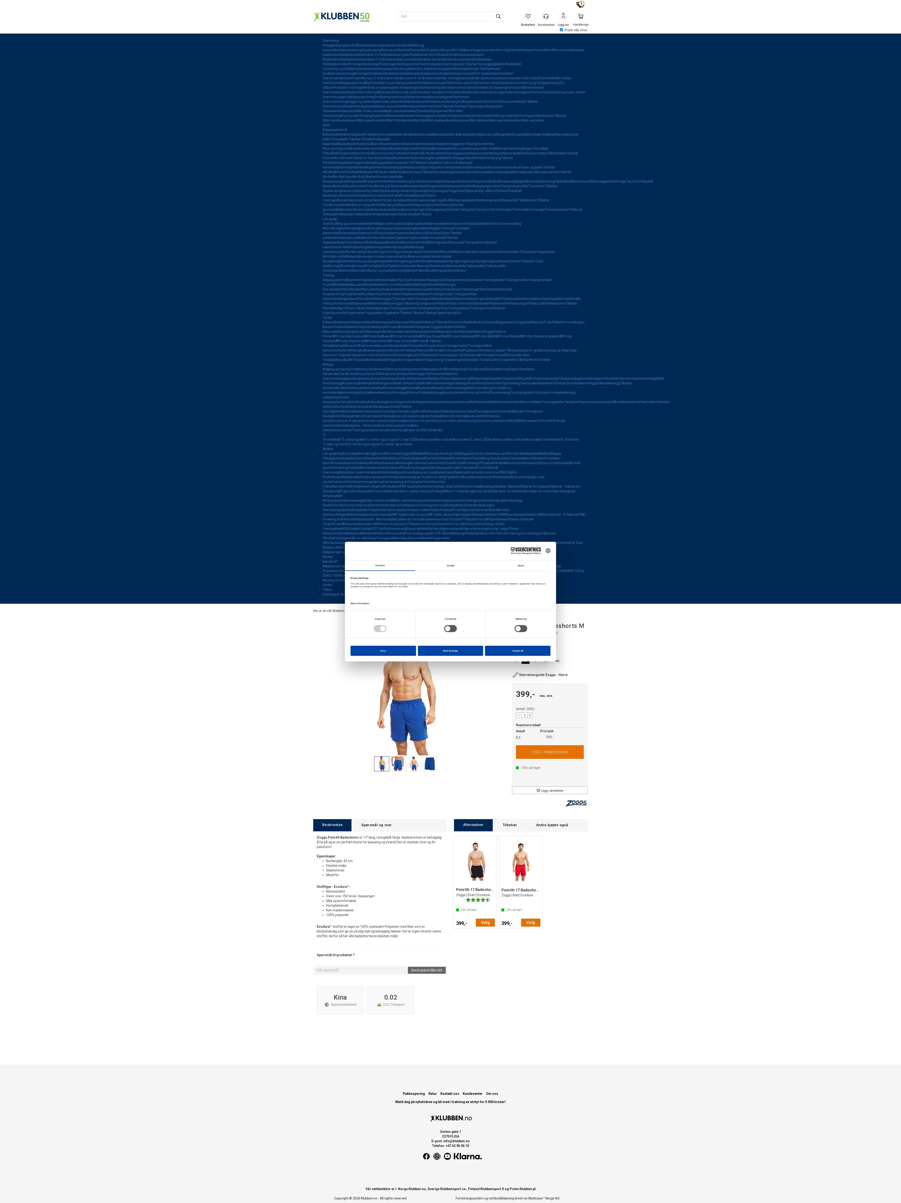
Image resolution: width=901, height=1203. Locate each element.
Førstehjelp (331, 167)
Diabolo (344, 261)
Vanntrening (332, 116)
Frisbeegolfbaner (465, 383)
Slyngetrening (456, 280)
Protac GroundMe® (407, 336)
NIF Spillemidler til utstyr (410, 514)
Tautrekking (480, 458)
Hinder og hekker (394, 200)
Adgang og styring (336, 369)
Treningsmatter (516, 280)
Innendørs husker (372, 256)
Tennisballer (340, 139)
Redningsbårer (406, 69)
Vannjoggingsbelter (491, 64)
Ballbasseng (351, 256)
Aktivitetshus (350, 388)
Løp (436, 158)
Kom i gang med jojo (416, 491)
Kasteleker (423, 228)
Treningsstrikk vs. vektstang (355, 538)
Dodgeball (357, 134)
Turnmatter (536, 186)
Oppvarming (436, 505)
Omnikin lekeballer (389, 177)
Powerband (396, 533)
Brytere (396, 350)
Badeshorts (446, 55)
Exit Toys (576, 543)
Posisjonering (433, 360)
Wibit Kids (419, 120)
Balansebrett (344, 322)
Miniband (369, 533)
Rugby (527, 148)
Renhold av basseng (378, 87)
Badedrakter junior (398, 59)
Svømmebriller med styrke (518, 78)
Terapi (327, 317)
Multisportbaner (501, 153)
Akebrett (345, 270)
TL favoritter (570, 439)
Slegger (460, 158)
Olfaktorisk (428, 355)
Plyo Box (403, 280)
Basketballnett (392, 144)
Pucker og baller (531, 167)
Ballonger (345, 238)
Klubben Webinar (507, 486)
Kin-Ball (455, 134)
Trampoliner (474, 242)
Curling (371, 266)
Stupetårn (449, 50)
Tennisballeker (520, 458)
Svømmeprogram (395, 482)
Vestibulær (474, 355)
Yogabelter (391, 313)
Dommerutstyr (384, 153)
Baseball (380, 242)
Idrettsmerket (395, 505)
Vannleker (506, 73)
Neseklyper (411, 106)
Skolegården (332, 416)
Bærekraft (330, 561)
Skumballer (421, 238)
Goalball (487, 463)
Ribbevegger (599, 181)
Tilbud (327, 590)
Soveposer (400, 162)
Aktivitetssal (369, 388)
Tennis (431, 195)
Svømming (331, 40)
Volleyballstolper (386, 214)
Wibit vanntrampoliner (505, 120)
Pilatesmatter (499, 303)
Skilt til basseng (404, 87)
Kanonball (426, 134)
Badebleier (348, 55)
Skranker (346, 209)
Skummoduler (363, 209)
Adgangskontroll (345, 45)
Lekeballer (468, 134)
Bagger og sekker (360, 101)
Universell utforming (495, 50)
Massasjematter (400, 331)
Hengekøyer (345, 162)
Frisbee (355, 247)
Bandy (464, 167)
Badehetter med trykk (363, 92)
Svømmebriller (333, 78)
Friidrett (328, 158)
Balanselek (331, 233)
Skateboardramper (552, 383)
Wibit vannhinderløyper (568, 50)
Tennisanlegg (501, 392)
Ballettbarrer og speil (358, 205)
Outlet (327, 585)
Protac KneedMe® (435, 336)
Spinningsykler (552, 299)
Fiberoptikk (424, 350)
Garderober (400, 45)
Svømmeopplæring (337, 97)
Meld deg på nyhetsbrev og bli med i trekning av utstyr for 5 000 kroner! (450, 1102)
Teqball (470, 411)
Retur (432, 1094)
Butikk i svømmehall (378, 500)
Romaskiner (533, 299)
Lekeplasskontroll (601, 402)
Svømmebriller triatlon (555, 78)
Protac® (394, 327)
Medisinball (354, 533)
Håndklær (405, 101)
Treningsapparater (403, 308)
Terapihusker (489, 360)
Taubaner (571, 402)
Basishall (411, 388)
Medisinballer (387, 280)
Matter (530, 181)
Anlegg (328, 45)
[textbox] (361, 970)
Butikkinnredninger (432, 83)
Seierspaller (529, 383)
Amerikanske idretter (366, 148)
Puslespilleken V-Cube (447, 491)
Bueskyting (399, 148)
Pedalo (416, 322)
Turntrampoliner (557, 209)
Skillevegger (417, 374)
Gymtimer (377, 505)
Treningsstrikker (531, 116)
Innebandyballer (481, 172)
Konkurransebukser (469, 55)
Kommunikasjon (572, 322)
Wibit (459, 111)
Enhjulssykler (385, 233)
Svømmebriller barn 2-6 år (363, 78)
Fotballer (370, 134)
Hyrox (341, 533)
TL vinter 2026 (479, 439)
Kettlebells (342, 284)
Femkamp (561, 543)
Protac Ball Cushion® (351, 336)
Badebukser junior (397, 55)
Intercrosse (459, 148)
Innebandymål (526, 172)
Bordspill (335, 266)
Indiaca (416, 172)
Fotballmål (415, 153)
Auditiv (414, 355)
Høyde (389, 158)
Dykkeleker (409, 111)
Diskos (380, 158)
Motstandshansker (401, 116)
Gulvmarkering (400, 181)
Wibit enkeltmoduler (371, 120)
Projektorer (471, 350)
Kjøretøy (423, 266)
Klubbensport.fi (492, 1189)
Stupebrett (434, 50)
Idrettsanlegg (449, 153)
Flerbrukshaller (478, 388)
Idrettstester (515, 463)
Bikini (445, 59)
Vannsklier (543, 50)
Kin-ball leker (516, 453)
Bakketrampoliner (359, 407)
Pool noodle (349, 116)
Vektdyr (460, 327)
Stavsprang (492, 158)
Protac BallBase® (380, 336)
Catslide (365, 529)
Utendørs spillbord (410, 411)
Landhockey (490, 167)
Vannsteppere (465, 116)
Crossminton (382, 195)
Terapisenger (453, 360)
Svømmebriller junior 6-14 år (404, 78)
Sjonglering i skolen (478, 491)
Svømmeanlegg (334, 378)
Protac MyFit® (488, 336)
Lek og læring (332, 453)
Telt (411, 162)
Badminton (349, 195)
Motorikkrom (332, 256)
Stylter (445, 233)
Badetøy (461, 472)
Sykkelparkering (453, 411)
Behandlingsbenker (368, 167)
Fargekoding (400, 223)
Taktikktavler (556, 153)
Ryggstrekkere (495, 331)
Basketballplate (438, 144)
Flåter (451, 111)
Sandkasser (381, 407)
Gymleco (434, 529)
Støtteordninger (334, 514)
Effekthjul (409, 350)
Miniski (411, 270)
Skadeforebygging (415, 468)
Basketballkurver (369, 144)
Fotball (327, 153)
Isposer (464, 153)
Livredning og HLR (336, 69)
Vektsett (431, 284)
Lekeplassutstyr (334, 252)
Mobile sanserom (529, 421)
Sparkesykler (456, 266)
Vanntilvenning (434, 482)
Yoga (348, 294)
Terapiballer (331, 360)
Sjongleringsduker (407, 261)
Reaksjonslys (436, 280)
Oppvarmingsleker (342, 458)
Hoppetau (479, 181)
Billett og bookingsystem (403, 369)
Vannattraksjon (591, 378)
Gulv (458, 313)
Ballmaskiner (404, 383)
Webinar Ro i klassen (535, 486)
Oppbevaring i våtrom (480, 191)
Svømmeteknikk (514, 101)
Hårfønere (433, 374)
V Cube (538, 261)
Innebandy (461, 172)
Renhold (404, 50)
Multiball (545, 453)
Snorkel (487, 477)
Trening (328, 275)
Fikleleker (351, 327)
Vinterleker (331, 270)
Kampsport (475, 148)
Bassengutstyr (381, 45)
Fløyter (377, 200)
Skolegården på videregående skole (457, 416)
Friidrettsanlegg (441, 383)
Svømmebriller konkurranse (478, 78)
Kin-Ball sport (343, 177)
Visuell (501, 355)
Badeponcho (430, 73)
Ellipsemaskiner (465, 299)
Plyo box (389, 284)
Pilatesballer (480, 303)
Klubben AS (331, 547)
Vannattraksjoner (522, 50)
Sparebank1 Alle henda (374, 519)
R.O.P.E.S (437, 533)
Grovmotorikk (458, 322)
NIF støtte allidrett (441, 514)
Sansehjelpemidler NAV (362, 524)
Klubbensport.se (453, 1189)
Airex (338, 529)
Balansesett (367, 233)
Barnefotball (341, 486)
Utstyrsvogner (437, 191)
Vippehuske (546, 252)
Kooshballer (379, 360)
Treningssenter (363, 430)
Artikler (328, 449)
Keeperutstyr (479, 153)
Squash (420, 195)
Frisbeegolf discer (336, 594)
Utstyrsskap (418, 191)
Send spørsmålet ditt (426, 970)
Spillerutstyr (522, 153)
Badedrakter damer (427, 59)
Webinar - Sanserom (565, 486)
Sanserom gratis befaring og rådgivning (547, 350)
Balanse (360, 242)
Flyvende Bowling (438, 453)
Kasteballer (441, 134)
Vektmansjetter (421, 289)
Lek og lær (330, 219)
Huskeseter (451, 402)
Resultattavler (453, 392)
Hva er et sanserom (352, 421)
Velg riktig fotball (450, 486)
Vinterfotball (471, 486)
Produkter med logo (348, 87)
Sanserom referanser (367, 355)
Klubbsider (513, 64)
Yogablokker (374, 313)
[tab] (332, 825)
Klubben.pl (527, 1189)
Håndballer (411, 134)
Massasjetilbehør (471, 331)
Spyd (469, 158)
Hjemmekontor (452, 529)
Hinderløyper (413, 252)
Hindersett (464, 181)
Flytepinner (439, 111)
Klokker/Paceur (440, 378)
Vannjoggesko (425, 116)
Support (514, 369)
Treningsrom (533, 411)
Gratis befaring (349, 350)
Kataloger (488, 486)
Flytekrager (388, 64)
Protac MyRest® (511, 336)
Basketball (330, 144)
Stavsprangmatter (514, 186)
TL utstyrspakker (353, 439)
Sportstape (539, 153)
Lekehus (476, 252)
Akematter (360, 270)
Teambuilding (511, 223)
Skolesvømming (417, 97)
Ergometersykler (489, 299)
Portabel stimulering (448, 350)
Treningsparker (459, 308)
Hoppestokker (405, 233)
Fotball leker (360, 486)
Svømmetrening (335, 101)
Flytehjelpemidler (335, 64)
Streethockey (509, 167)
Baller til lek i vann (367, 111)
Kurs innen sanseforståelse (398, 425)
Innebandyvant (548, 172)
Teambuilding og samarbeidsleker (348, 223)
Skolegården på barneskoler (362, 416)
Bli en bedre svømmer (483, 472)
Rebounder (510, 200)
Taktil (462, 355)
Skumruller (338, 313)
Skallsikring (499, 369)
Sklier (516, 252)
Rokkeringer (617, 181)
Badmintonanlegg (391, 388)
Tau (629, 181)
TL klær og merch (335, 444)
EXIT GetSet (380, 529)
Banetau (364, 45)
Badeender (346, 111)
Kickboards (420, 101)
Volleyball (646, 181)
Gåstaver (349, 346)
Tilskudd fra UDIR (476, 519)
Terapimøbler (413, 360)
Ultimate (537, 458)
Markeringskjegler (463, 200)
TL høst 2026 (408, 439)
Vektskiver (453, 289)
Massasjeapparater (351, 331)
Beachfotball (363, 153)
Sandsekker (384, 289)
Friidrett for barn (363, 158)
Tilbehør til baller (361, 139)
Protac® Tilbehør (429, 341)
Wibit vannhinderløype (409, 500)
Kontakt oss (338, 552)
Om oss (492, 1094)
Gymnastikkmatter (405, 186)
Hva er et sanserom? (394, 524)
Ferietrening (398, 529)
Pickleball (515, 191)
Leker (444, 242)
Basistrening (356, 280)
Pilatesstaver (555, 303)
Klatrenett (462, 252)
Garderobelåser (479, 369)
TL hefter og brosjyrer (382, 439)
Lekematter (394, 256)
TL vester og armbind (396, 444)
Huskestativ (431, 252)
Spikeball (480, 223)
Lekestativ (489, 252)
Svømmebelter (431, 64)
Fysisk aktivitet (417, 529)
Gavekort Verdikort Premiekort (440, 92)
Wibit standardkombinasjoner (447, 120)
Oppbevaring (371, 50)
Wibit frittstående (399, 120)
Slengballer (503, 134)
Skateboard (438, 266)
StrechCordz (492, 101)
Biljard (386, 148)
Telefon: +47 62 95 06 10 (450, 1146)
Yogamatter (356, 313)
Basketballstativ (415, 144)
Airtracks (339, 186)
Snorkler (476, 101)
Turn (635, 181)
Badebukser (331, 55)
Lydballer (346, 360)
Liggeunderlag (364, 162)
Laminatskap (398, 374)
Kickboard (335, 477)
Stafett (478, 158)
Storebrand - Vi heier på (561, 514)
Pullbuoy (464, 101)
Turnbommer (485, 209)
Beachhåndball (347, 172)
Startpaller (418, 50)
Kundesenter (473, 1094)
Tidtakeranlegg (468, 50)
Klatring (500, 148)
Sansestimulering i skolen (486, 524)
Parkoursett (343, 303)
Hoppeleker (384, 247)
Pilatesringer (519, 303)
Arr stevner (342, 158)
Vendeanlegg (647, 378)
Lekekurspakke (458, 439)
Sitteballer (408, 327)
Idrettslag (442, 500)
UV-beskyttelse (487, 73)
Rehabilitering (333, 346)
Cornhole (393, 453)
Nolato (435, 510)
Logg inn (563, 16)
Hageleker (330, 242)
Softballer (535, 134)
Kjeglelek (532, 453)
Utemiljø (329, 411)
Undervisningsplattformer (524, 92)
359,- (550, 737)
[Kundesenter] (546, 16)
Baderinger (371, 64)
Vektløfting (417, 284)
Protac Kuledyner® (463, 336)
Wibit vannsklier (532, 120)
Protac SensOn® (403, 341)
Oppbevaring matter (395, 191)
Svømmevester (453, 64)
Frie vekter (330, 289)
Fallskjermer (382, 223)
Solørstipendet (382, 514)
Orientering (514, 148)
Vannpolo (514, 87)
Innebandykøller (504, 172)
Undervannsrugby (460, 87)
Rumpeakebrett (445, 270)
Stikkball (548, 134)
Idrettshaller (331, 388)
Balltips (376, 463)
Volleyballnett (364, 214)
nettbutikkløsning (501, 1198)
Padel (396, 195)
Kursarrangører (440, 97)
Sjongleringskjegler (435, 261)
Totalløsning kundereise (367, 369)
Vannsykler (484, 116)
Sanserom (330, 350)
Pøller (556, 322)
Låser (358, 289)
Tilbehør (471, 64)
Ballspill (365, 463)
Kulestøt (417, 158)
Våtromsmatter (532, 87)
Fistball (429, 148)
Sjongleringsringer (462, 261)
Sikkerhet (504, 252)
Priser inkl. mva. (576, 30)
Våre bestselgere (335, 543)
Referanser (389, 50)
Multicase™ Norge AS (544, 1198)
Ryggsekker (383, 162)
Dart (420, 148)
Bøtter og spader (380, 270)
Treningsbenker (429, 308)
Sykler (393, 266)
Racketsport (581, 181)
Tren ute (502, 533)
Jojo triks (380, 491)
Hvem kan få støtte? (449, 519)
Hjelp (326, 552)
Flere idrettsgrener (336, 148)
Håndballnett (401, 172)
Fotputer (364, 327)
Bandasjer (346, 167)
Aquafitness (404, 472)
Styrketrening (427, 486)
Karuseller (447, 252)
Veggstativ (458, 144)
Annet (495, 69)
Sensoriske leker (518, 355)
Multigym (339, 308)
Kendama (394, 491)
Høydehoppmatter (432, 186)
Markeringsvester (489, 200)
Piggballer (395, 360)
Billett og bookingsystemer (398, 83)
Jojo (364, 261)
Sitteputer (423, 327)
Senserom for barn (418, 421)
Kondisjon (369, 294)
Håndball (329, 172)
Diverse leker (340, 247)
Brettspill (359, 266)
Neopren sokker (419, 510)
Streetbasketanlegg (581, 383)
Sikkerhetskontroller (337, 430)
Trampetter (467, 209)
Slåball (386, 458)
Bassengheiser (370, 378)
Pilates (357, 294)
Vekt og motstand (506, 116)
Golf (386, 266)
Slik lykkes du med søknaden (413, 519)
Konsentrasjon (333, 327)
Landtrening (449, 101)
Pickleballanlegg (431, 392)
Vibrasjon (489, 355)
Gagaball (467, 453)
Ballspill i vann (390, 111)
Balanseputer (383, 322)
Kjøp (550, 752)
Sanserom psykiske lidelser (496, 421)
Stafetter (494, 223)
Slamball (402, 284)
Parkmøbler (648, 402)
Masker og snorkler (389, 106)
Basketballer (340, 134)
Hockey (453, 167)
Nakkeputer (379, 327)
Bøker (363, 228)
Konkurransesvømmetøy (379, 477)
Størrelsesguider (335, 510)
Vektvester (488, 289)
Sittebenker (449, 374)
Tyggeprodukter (442, 327)
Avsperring (350, 383)
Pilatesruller (537, 303)
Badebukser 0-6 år (370, 55)
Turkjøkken (434, 162)
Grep (444, 308)
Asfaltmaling (349, 228)
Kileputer (405, 205)
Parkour (502, 191)
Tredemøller (572, 299)
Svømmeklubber (335, 92)
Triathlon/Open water (470, 106)
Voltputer (576, 209)
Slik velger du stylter (537, 491)
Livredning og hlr (528, 83)
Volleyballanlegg (608, 383)
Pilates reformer (459, 303)
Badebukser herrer (424, 55)
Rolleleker (497, 402)
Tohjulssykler (475, 266)
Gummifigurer (393, 252)
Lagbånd (443, 200)
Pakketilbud (563, 181)
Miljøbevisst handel (337, 566)
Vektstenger (447, 284)
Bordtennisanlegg (454, 388)
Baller (327, 134)
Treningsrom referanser (488, 308)
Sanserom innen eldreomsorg (454, 421)
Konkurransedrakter (464, 59)
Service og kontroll (477, 392)
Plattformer (461, 97)
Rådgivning (478, 378)
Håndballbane (368, 392)
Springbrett (421, 209)
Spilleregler (486, 505)
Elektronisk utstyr (458, 83)
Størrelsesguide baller (445, 468)
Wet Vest (502, 510)
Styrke (381, 294)
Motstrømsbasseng (347, 50)
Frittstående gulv (378, 186)
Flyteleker (424, 111)
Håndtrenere (365, 346)
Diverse (548, 116)
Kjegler (520, 181)
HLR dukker (425, 69)
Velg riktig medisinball (416, 538)
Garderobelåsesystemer (357, 374)
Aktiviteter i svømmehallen (358, 472)
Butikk (407, 378)
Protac (457, 510)
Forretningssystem (470, 1198)
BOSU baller (350, 529)
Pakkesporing (414, 1094)
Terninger (448, 228)
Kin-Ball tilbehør (364, 177)
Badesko (485, 59)
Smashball (520, 134)
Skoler (430, 500)
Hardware (527, 369)
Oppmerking (511, 383)
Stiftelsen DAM (495, 514)
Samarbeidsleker (440, 223)
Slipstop (476, 477)
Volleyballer (381, 139)
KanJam (501, 453)
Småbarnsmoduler (417, 256)
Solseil (395, 407)
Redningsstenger (466, 69)
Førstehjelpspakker (397, 167)
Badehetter (353, 106)
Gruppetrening (333, 294)
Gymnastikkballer (390, 134)
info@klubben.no (456, 1141)
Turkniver (449, 162)
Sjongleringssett (488, 261)
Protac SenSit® (379, 341)
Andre (461, 270)
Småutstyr (423, 87)
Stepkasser (475, 280)
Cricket (412, 148)
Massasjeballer (377, 331)
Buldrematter (356, 186)
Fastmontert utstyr (485, 83)
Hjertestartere (359, 69)
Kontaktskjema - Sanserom (358, 425)
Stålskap (381, 374)
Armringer (355, 64)
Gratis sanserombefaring (385, 421)
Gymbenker (419, 181)
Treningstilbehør (335, 200)
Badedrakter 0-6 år (371, 59)
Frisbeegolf (442, 148)
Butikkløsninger (457, 369)
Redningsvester (408, 64)
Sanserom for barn (424, 524)
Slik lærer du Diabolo (508, 491)
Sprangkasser (402, 209)
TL (324, 435)
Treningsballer (494, 280)
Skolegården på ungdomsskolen (407, 416)
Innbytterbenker (490, 383)
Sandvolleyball (409, 214)
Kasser (347, 191)
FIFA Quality (408, 486)
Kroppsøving (332, 181)
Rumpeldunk (418, 223)
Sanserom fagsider (337, 355)
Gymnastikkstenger (442, 181)
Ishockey (475, 167)
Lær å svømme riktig (430, 477)
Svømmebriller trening (441, 78)
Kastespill (400, 247)
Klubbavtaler (351, 477)
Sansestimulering (396, 355)
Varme (443, 167)
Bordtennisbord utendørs (378, 411)
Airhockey (349, 453)
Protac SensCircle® (353, 341)
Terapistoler (508, 360)
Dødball (420, 453)
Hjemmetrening (334, 299)
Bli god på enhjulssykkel (356, 491)
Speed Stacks (463, 223)
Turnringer (537, 209)
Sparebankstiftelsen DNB (525, 514)
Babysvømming (362, 97)
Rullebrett (428, 322)
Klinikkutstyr (477, 322)
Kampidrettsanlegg (392, 392)
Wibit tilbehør (479, 120)
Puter (548, 322)
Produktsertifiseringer (339, 571)
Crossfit (328, 284)
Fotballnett (431, 153)
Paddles (451, 477)
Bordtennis (486, 144)
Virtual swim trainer (571, 92)
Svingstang (438, 209)
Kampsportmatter (459, 186)
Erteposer (372, 181)
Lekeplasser (331, 397)
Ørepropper (494, 106)
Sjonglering (331, 261)
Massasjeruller (448, 331)
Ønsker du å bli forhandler (424, 430)
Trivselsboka (551, 439)
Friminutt (352, 505)
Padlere (434, 101)
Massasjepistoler (424, 331)
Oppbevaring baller (366, 191)
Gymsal (364, 505)
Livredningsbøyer (382, 69)
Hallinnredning (347, 392)
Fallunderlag (374, 252)
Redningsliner (444, 69)
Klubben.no (340, 611)
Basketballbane (429, 388)
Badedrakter (332, 59)
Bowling (347, 266)
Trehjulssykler (495, 266)
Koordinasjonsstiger (422, 200)
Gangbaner (522, 322)
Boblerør (384, 350)
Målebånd (446, 158)
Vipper (583, 402)
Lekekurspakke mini (432, 439)
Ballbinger (366, 383)
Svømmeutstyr (334, 106)
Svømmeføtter (430, 106)
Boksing (403, 463)
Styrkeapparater (377, 308)
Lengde (428, 158)
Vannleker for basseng (490, 87)
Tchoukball (540, 148)
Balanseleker (348, 233)
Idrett (327, 125)
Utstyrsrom (543, 392)
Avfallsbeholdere (626, 402)
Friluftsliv (329, 162)
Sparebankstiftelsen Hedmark (511, 519)
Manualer (357, 284)
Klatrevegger (394, 303)
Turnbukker (503, 209)
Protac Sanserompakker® (542, 336)
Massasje (330, 331)
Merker (328, 557)
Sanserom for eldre (452, 524)
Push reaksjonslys (418, 533)
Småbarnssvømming (338, 73)
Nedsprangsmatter (487, 186)
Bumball (380, 453)
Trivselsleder (332, 439)
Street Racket (461, 458)
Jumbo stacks (484, 453)
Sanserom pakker (492, 350)
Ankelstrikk (386, 472)
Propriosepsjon (447, 355)
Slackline (433, 233)
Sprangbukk (383, 209)
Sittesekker (471, 360)
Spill (326, 266)
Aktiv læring (331, 228)
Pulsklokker (418, 280)
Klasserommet (416, 505)
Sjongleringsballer (381, 261)
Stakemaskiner (512, 299)
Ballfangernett (343, 153)
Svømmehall (332, 83)
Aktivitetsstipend (358, 514)
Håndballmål (383, 172)
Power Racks (355, 308)
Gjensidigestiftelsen (469, 514)
